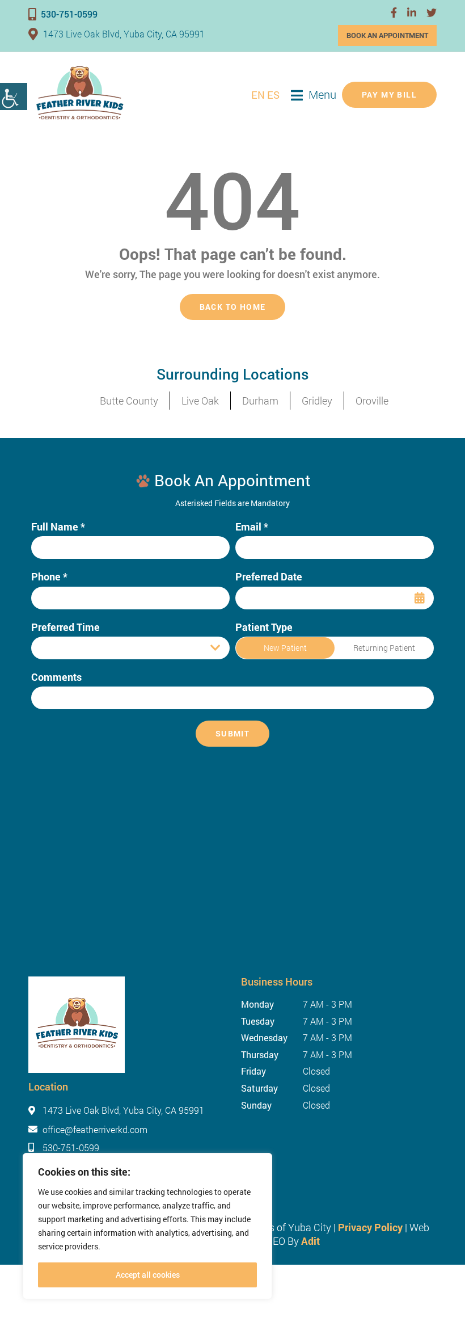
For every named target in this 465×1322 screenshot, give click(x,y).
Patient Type (264, 627)
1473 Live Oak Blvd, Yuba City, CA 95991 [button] (124, 34)
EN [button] (258, 95)
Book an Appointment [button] (387, 35)
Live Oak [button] (200, 400)
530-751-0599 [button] (69, 14)
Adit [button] (310, 1241)
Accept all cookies (148, 1274)
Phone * (49, 576)
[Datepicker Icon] (419, 598)
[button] (394, 12)
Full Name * (58, 526)
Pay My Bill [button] (389, 94)
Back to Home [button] (233, 306)
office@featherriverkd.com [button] (95, 1129)
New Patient (285, 647)
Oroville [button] (372, 400)
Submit (232, 733)
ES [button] (273, 95)
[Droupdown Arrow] (215, 648)
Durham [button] (260, 400)
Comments (56, 677)
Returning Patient (384, 647)
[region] (147, 1226)
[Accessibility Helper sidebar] (13, 96)
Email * (251, 526)
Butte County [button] (129, 400)
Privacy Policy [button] (370, 1227)
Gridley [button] (317, 400)
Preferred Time (65, 627)
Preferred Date (268, 576)
